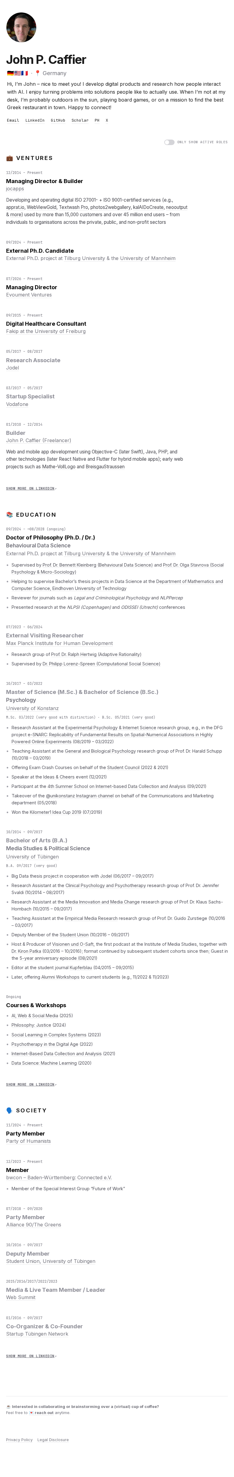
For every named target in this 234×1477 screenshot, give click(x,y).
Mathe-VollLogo (59, 467)
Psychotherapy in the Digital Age (45, 1044)
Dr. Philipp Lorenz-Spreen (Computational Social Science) (102, 663)
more (15, 214)
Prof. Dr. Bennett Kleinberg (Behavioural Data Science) (98, 564)
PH (97, 120)
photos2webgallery (110, 207)
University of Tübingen (32, 857)
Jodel (12, 368)
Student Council (123, 767)
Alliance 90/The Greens (33, 1225)
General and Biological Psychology (100, 751)
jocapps (15, 188)
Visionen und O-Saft (73, 944)
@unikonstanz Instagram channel (80, 795)
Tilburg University (84, 258)
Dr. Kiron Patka (26, 951)
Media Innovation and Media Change (103, 901)
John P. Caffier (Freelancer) (38, 440)
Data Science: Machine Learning (44, 1063)
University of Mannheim (148, 258)
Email (13, 120)
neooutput (176, 207)
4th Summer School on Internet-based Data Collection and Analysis (117, 786)
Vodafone (17, 404)
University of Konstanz (32, 708)
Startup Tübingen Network (37, 1334)
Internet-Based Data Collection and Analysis (57, 1053)
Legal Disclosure (53, 1439)
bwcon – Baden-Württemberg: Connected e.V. (59, 1177)
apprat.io (15, 207)
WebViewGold (41, 207)
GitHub (58, 120)
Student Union (74, 934)
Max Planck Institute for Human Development (59, 643)
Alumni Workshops (60, 976)
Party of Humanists (28, 1141)
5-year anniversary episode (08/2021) (59, 958)
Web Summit (20, 1297)
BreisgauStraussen (105, 467)
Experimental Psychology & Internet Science (111, 727)
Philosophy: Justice (31, 1025)
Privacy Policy (19, 1439)
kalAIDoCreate (148, 207)
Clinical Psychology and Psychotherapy (106, 885)
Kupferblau (81, 967)
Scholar (80, 120)
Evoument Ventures (29, 295)
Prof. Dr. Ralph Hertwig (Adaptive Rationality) (96, 654)
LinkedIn (35, 120)
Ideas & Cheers (59, 776)
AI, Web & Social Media (35, 1015)
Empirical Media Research (91, 918)
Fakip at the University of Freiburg (46, 331)
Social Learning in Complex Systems (49, 1034)
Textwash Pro (73, 207)
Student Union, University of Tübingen (50, 1261)
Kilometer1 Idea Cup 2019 (55, 812)
